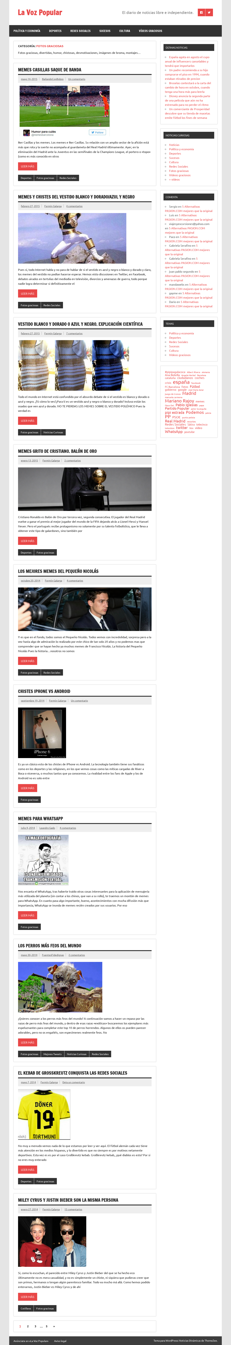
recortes (191, 421)
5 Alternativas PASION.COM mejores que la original (187, 250)
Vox (191, 428)
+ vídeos (174, 179)
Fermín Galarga (53, 206)
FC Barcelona (172, 387)
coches (199, 377)
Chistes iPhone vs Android (44, 691)
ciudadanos (185, 377)
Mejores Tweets (52, 1054)
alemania (206, 372)
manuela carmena (173, 397)
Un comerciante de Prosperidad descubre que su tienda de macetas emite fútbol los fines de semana (187, 113)
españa (181, 382)
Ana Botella (172, 374)
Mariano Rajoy (179, 400)
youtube (189, 432)
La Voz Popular (40, 12)
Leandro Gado (47, 827)
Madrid (189, 393)
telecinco (202, 424)
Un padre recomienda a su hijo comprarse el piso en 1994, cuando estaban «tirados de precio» (187, 74)
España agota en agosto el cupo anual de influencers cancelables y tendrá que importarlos (187, 61)
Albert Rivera (193, 372)
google (182, 389)
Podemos (195, 412)
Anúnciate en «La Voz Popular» (31, 1341)
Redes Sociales (80, 31)
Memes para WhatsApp (40, 818)
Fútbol (195, 386)
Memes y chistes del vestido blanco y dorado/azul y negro (76, 197)
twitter (182, 427)
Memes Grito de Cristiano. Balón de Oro (57, 451)
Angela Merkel (188, 375)
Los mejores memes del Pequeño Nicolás (58, 571)
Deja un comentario (73, 1082)
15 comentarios (73, 1209)
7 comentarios (74, 333)
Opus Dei (169, 405)
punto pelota (188, 417)
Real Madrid (175, 421)
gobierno (170, 389)
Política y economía (27, 31)
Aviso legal (60, 1341)
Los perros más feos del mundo (49, 946)
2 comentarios (72, 460)
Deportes (55, 31)
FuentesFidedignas (53, 954)
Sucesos (104, 31)
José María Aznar (196, 390)
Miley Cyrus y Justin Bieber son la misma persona (68, 1200)
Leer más (27, 166)
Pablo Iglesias (187, 405)
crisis (168, 382)
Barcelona (201, 375)
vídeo (198, 427)
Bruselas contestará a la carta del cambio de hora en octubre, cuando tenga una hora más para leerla (188, 87)
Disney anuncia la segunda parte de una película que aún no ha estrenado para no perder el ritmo (187, 100)
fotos (185, 386)
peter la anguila (198, 409)
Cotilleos (26, 1308)
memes (200, 401)
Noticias (174, 144)
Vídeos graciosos (150, 31)
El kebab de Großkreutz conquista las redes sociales (72, 1073)
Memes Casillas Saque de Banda (49, 70)
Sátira (191, 424)
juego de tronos (173, 394)
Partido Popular (177, 408)
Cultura (124, 31)
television (170, 428)
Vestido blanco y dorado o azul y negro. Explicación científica (80, 324)
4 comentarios (74, 206)
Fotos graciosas (45, 177)
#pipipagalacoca (175, 372)
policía (208, 413)
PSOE (176, 417)
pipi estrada (174, 412)
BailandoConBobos (53, 79)
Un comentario (76, 79)
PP (168, 416)
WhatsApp (174, 431)
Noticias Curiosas (53, 432)
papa (201, 405)
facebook (196, 383)
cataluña (170, 378)
